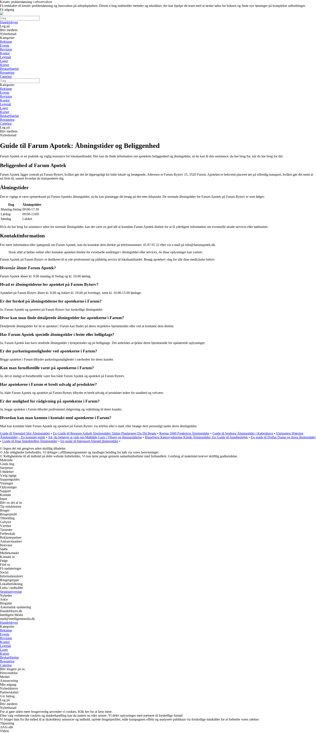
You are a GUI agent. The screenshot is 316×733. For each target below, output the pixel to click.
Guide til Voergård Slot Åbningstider (25, 433)
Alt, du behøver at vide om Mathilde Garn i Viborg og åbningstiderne (95, 437)
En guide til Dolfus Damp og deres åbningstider (283, 437)
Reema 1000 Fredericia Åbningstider (184, 433)
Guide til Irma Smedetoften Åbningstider (29, 441)
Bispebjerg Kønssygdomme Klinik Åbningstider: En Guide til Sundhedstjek (196, 437)
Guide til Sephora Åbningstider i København (242, 433)
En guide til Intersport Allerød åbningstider (89, 441)
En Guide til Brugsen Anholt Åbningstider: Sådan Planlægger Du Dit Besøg (104, 433)
